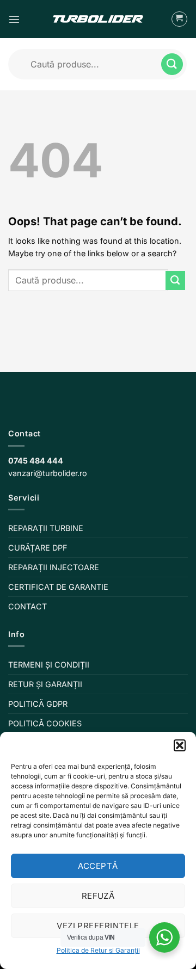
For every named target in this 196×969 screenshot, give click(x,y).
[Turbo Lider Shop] (98, 18)
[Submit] (172, 64)
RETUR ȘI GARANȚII (45, 684)
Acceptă (98, 866)
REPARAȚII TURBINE (45, 528)
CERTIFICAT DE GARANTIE (58, 586)
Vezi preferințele (98, 926)
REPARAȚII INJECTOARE (53, 567)
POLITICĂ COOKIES (45, 723)
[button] (179, 745)
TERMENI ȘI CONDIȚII (48, 664)
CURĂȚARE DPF (38, 547)
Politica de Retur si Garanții (98, 950)
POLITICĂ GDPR (38, 703)
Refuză (98, 896)
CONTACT (27, 606)
